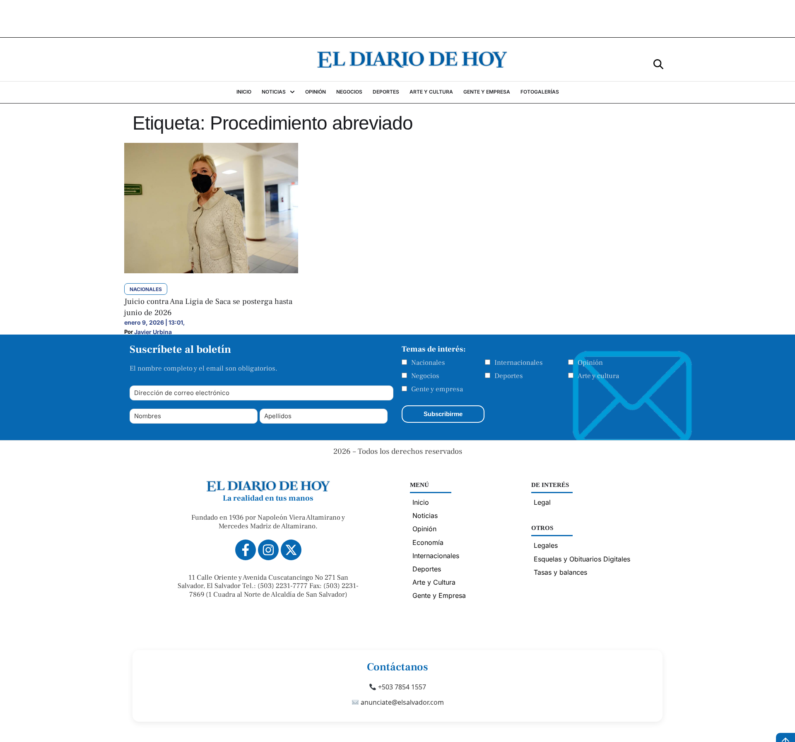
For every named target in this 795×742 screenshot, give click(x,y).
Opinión (590, 362)
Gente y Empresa (439, 595)
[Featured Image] (211, 271)
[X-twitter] (291, 550)
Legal (542, 502)
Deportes (508, 376)
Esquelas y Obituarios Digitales (582, 559)
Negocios (425, 376)
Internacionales (518, 362)
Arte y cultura (598, 376)
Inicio (420, 502)
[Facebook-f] (245, 550)
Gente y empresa (437, 389)
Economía (427, 542)
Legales (546, 545)
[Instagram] (268, 550)
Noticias (425, 515)
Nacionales (428, 362)
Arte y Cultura (433, 582)
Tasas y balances (560, 572)
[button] (658, 63)
